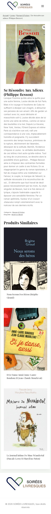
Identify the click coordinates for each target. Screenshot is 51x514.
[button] (44, 27)
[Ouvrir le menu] (43, 6)
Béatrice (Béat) (17, 215)
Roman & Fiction (18, 212)
